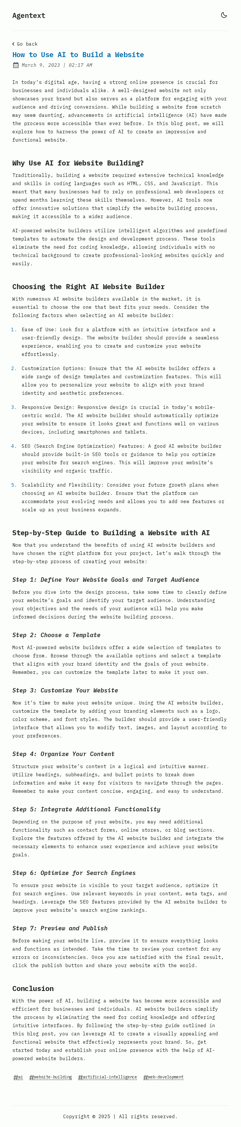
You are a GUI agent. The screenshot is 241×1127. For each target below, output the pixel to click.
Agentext (28, 15)
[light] (224, 15)
